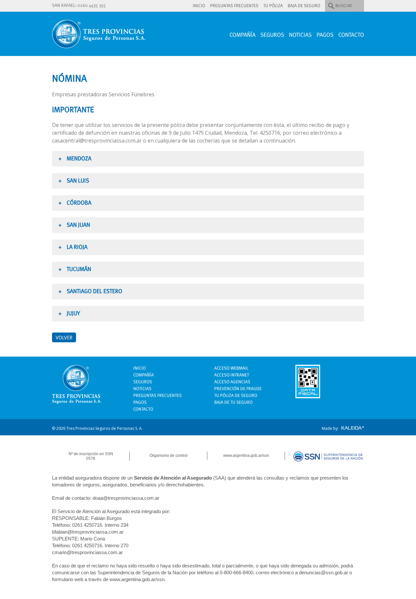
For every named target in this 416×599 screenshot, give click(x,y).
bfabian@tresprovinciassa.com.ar (88, 532)
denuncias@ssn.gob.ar (323, 572)
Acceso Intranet (231, 374)
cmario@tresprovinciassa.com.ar (87, 552)
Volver (64, 337)
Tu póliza (273, 5)
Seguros (272, 34)
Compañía (242, 34)
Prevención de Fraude (238, 388)
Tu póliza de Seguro (235, 395)
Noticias (300, 34)
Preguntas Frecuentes (234, 5)
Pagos (325, 34)
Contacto (351, 34)
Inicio (199, 5)
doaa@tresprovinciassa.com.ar (126, 498)
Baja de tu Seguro (233, 402)
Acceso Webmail (231, 368)
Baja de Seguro (304, 5)
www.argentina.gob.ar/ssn (246, 455)
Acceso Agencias (232, 381)
